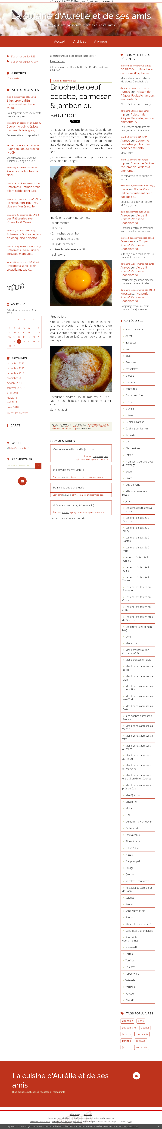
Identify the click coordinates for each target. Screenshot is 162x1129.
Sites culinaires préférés (138, 924)
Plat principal (94, 425)
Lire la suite (13, 78)
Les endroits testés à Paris (135, 549)
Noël (128, 815)
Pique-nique (132, 848)
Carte (15, 425)
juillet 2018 (13, 392)
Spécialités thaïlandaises (139, 930)
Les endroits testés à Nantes (135, 539)
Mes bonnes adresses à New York (137, 697)
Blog (128, 355)
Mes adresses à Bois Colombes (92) (135, 651)
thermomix (142, 1034)
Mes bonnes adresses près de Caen (136, 786)
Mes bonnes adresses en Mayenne (136, 767)
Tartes (129, 954)
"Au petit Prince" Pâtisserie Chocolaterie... (134, 219)
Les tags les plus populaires (103, 1118)
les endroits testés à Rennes (135, 559)
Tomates (130, 967)
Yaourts (129, 1000)
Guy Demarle (132, 484)
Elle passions (132, 448)
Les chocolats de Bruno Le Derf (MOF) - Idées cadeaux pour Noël (79, 68)
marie (124, 189)
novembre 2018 (15, 378)
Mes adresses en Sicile (138, 659)
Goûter (129, 471)
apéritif (145, 1027)
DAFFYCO (127, 69)
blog (129, 1121)
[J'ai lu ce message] (159, 1126)
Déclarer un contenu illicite (40, 1121)
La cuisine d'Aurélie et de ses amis (81, 16)
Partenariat (131, 828)
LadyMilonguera (100, 456)
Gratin (128, 478)
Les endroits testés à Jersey (135, 529)
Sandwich (130, 904)
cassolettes (131, 369)
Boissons (130, 362)
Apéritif (129, 336)
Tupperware (132, 973)
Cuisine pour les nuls (137, 428)
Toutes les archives (17, 413)
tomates (141, 1040)
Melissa (126, 293)
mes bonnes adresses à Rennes (137, 717)
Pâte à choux (132, 835)
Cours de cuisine (134, 395)
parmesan (66, 429)
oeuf (68, 427)
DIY (127, 442)
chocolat (130, 375)
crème (129, 402)
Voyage (129, 993)
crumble (129, 408)
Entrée (129, 455)
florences (127, 241)
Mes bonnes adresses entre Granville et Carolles (136, 777)
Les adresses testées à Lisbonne (137, 509)
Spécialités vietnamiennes (130, 938)
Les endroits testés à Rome (135, 569)
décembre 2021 (15, 363)
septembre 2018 (16, 388)
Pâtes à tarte (132, 841)
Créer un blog (75, 1114)
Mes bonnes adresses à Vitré (137, 737)
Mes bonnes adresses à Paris (137, 707)
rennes (126, 1040)
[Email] (22, 481)
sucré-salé (131, 947)
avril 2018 (12, 402)
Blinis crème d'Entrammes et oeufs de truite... (21, 104)
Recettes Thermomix (137, 881)
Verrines (130, 987)
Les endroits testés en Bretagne (136, 588)
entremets (141, 1047)
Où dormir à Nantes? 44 (138, 821)
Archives (79, 41)
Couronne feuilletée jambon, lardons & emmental (135, 144)
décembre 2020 (15, 368)
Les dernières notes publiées (81, 1118)
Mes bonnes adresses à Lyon (137, 678)
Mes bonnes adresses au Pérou (136, 757)
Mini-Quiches (132, 795)
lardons (126, 1034)
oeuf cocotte (79, 427)
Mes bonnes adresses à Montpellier (137, 687)
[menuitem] (59, 41)
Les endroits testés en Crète (136, 608)
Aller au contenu (11, 5)
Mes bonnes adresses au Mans (136, 747)
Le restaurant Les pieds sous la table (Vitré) (72, 55)
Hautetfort (88, 1114)
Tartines (130, 960)
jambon (103, 427)
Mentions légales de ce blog (62, 1121)
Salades (129, 897)
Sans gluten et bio (135, 911)
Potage (129, 868)
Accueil (59, 41)
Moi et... (129, 808)
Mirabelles (131, 802)
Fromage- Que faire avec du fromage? (137, 463)
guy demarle (129, 1027)
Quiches (130, 874)
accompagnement (135, 329)
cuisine (129, 415)
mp (123, 114)
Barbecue (131, 342)
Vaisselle (130, 980)
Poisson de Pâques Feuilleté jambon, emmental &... (138, 95)
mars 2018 (13, 407)
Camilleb (66, 495)
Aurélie (65, 477)
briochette (92, 427)
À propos (101, 41)
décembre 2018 (15, 373)
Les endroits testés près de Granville (137, 618)
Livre (128, 636)
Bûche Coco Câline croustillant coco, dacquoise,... (137, 193)
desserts (130, 435)
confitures (131, 389)
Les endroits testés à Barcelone (135, 519)
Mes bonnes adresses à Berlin (137, 668)
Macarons (131, 643)
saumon (56, 429)
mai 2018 (12, 397)
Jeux (127, 501)
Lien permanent (63, 425)
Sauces (129, 917)
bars (128, 349)
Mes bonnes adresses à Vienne (137, 727)
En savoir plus (132, 1126)
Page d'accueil (57, 61)
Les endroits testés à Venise (135, 578)
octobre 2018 (14, 383)
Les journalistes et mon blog (137, 628)
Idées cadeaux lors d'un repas (137, 493)
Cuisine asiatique (134, 422)
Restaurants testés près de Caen (137, 889)
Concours (131, 382)
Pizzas (129, 854)
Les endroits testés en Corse (136, 598)
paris (141, 1021)
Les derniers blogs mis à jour (58, 1118)
